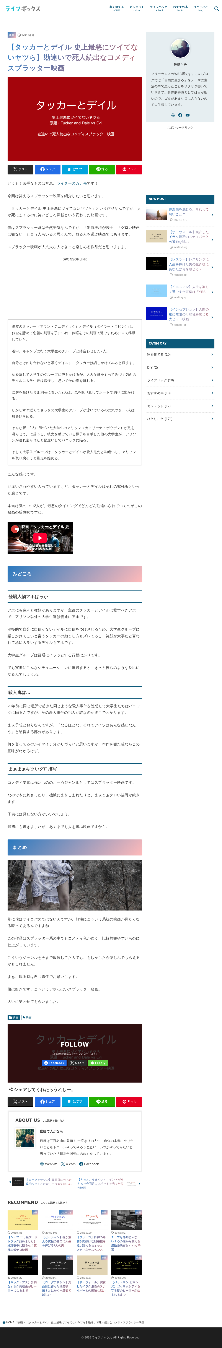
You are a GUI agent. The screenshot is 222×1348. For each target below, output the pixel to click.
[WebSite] (48, 1164)
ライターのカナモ (72, 183)
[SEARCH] (216, 8)
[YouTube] (188, 115)
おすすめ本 (159, 393)
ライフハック (160, 380)
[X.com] (77, 1063)
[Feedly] (98, 1063)
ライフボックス (102, 1337)
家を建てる (159, 354)
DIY (152, 367)
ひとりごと (160, 419)
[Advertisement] (74, 289)
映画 (11, 35)
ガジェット (159, 406)
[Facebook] (54, 1063)
